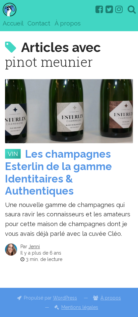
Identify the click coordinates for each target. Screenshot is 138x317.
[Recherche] (132, 9)
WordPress (65, 298)
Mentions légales (79, 307)
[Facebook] (99, 9)
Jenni (34, 246)
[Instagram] (119, 9)
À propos (68, 23)
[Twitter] (109, 9)
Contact (38, 23)
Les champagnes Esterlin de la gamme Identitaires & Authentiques (58, 172)
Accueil (13, 23)
